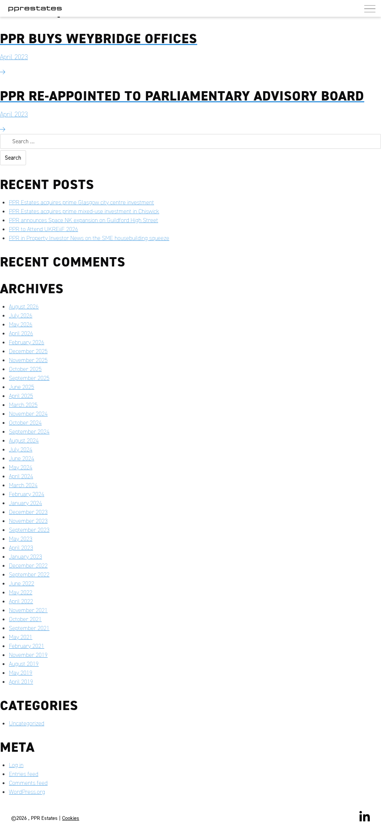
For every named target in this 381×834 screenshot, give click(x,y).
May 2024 (20, 467)
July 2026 (20, 315)
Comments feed (28, 783)
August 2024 (24, 440)
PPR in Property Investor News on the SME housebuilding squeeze (89, 238)
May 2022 (20, 592)
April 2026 (21, 333)
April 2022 (21, 601)
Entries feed (23, 774)
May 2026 (20, 324)
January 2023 (25, 556)
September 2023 (29, 530)
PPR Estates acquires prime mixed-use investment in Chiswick (84, 211)
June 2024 (21, 458)
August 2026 (24, 306)
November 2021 (28, 610)
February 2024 (26, 494)
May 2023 (20, 539)
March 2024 (23, 485)
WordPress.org (27, 792)
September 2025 (29, 378)
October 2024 (25, 422)
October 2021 (25, 619)
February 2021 (26, 646)
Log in (16, 765)
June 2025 (21, 387)
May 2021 (20, 637)
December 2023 (28, 512)
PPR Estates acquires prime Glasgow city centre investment (81, 202)
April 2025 (21, 396)
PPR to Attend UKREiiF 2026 (43, 229)
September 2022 (29, 574)
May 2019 (20, 673)
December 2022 (28, 565)
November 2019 (28, 655)
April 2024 (21, 476)
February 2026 (26, 342)
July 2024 (20, 449)
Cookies (70, 818)
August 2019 (24, 664)
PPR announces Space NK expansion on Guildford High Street (83, 220)
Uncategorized (26, 723)
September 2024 (29, 431)
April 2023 (21, 548)
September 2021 (29, 628)
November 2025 (28, 360)
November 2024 (28, 414)
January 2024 (25, 503)
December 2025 (28, 351)
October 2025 (25, 369)
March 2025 (23, 405)
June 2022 (21, 583)
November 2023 (28, 521)
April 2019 (21, 682)
